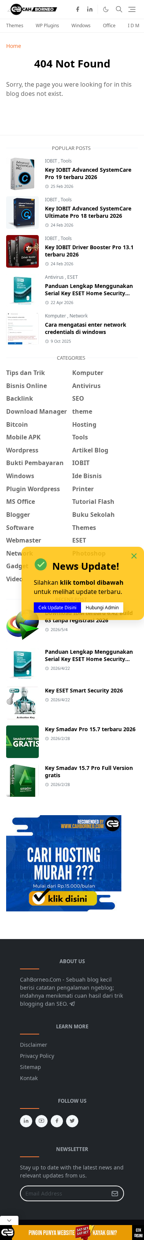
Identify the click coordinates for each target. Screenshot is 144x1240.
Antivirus (55, 277)
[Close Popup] (9, 1220)
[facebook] (77, 9)
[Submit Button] (114, 1193)
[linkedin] (90, 9)
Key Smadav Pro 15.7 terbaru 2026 (90, 729)
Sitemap (30, 1067)
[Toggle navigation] (132, 9)
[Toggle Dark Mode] (105, 9)
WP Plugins (47, 25)
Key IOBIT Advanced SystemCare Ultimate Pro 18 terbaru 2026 (88, 212)
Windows (81, 25)
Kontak (29, 1078)
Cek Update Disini (57, 607)
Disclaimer (33, 1044)
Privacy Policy (37, 1055)
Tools (66, 161)
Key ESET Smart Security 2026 (84, 690)
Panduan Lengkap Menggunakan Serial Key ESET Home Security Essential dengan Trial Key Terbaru (90, 293)
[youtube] (41, 1121)
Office (109, 25)
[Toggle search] (119, 9)
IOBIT (51, 161)
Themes (14, 25)
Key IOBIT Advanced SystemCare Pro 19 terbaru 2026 (88, 173)
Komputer (56, 315)
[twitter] (72, 1121)
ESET (72, 277)
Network (79, 315)
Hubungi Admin (102, 607)
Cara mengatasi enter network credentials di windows (85, 328)
